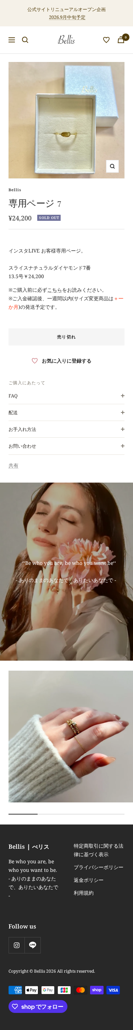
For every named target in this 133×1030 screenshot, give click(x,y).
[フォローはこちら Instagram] (16, 945)
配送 (13, 412)
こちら (54, 289)
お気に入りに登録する (67, 360)
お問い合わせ (22, 446)
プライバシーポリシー (98, 867)
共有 (13, 465)
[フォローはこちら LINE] (32, 945)
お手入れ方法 (22, 429)
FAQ (13, 395)
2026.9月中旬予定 (67, 17)
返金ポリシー (89, 879)
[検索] (25, 40)
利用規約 (84, 892)
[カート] (120, 39)
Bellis (15, 189)
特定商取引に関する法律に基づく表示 (98, 850)
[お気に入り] (106, 40)
